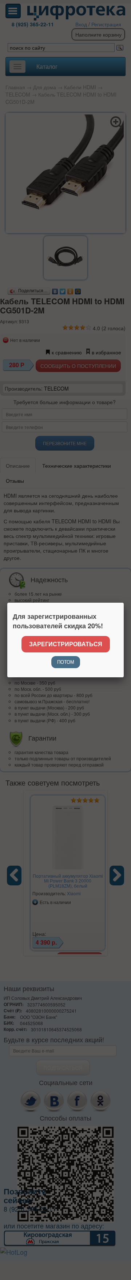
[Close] (123, 602)
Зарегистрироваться (65, 644)
